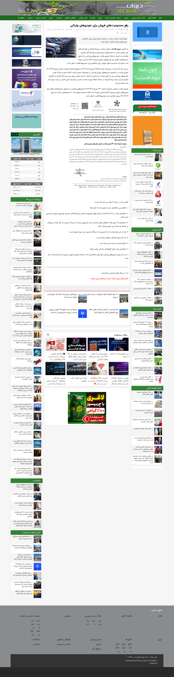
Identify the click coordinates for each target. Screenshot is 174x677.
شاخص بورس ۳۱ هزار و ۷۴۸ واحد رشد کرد (143, 244)
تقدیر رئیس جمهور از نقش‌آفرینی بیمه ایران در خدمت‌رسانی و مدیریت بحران (23, 224)
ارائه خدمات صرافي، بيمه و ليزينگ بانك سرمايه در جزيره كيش (144, 184)
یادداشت (59, 18)
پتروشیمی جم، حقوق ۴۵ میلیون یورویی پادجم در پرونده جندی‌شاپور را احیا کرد (22, 566)
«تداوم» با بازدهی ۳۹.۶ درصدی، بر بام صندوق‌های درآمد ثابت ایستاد (143, 281)
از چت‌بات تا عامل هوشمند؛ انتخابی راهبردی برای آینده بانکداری (23, 514)
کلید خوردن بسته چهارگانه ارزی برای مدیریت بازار (22, 232)
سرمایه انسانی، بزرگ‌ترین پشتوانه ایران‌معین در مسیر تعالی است (22, 315)
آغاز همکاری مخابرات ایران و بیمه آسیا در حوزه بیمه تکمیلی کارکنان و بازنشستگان (22, 406)
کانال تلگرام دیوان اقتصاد (119, 278)
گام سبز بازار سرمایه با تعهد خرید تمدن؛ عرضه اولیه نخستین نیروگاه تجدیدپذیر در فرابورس (22, 297)
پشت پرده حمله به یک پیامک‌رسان (145, 219)
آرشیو (51, 18)
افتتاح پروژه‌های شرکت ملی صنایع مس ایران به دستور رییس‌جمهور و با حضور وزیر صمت (23, 471)
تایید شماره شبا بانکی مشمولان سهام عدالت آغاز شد (143, 421)
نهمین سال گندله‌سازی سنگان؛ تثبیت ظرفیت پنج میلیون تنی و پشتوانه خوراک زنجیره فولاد (22, 523)
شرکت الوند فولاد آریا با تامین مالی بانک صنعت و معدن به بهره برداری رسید (143, 175)
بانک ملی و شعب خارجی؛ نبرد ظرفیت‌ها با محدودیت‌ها (22, 259)
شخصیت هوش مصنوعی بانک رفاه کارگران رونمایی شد (22, 277)
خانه (160, 18)
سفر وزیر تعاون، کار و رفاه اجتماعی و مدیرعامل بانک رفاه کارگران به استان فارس (23, 251)
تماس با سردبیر (41, 18)
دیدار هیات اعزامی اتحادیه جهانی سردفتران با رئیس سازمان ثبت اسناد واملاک (143, 449)
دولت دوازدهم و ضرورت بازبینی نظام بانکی (144, 393)
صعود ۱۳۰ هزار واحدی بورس (142, 289)
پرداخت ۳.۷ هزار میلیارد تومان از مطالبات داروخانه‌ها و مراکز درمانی (143, 324)
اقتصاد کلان (152, 18)
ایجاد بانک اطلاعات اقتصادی (142, 429)
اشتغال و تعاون (70, 18)
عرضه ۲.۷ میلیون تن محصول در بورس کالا (143, 299)
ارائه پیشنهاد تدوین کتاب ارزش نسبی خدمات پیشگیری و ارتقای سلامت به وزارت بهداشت (22, 388)
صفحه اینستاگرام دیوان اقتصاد (101, 278)
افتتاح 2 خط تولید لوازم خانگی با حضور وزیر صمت (22, 241)
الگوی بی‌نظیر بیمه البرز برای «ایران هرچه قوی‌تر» (144, 360)
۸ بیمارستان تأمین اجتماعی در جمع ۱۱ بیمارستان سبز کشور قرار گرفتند (22, 214)
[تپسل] (69, 393)
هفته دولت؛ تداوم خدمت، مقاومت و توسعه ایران (23, 504)
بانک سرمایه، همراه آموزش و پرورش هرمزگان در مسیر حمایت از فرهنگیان (22, 269)
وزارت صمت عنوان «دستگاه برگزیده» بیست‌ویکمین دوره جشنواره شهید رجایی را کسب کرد (22, 333)
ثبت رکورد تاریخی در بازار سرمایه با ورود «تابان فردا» (144, 235)
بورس (99, 622)
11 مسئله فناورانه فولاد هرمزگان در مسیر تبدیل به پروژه (22, 537)
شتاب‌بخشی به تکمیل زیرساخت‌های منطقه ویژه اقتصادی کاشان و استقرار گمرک (23, 557)
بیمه (93, 622)
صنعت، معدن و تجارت (113, 18)
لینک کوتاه (68, 29)
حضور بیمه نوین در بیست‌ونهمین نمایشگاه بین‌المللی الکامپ (143, 379)
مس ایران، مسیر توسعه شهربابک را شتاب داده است (24, 204)
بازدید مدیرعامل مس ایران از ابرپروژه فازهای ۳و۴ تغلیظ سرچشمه (22, 342)
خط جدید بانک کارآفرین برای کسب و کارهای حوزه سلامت (22, 323)
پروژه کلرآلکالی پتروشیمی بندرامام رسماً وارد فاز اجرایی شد (22, 574)
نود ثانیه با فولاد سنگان (33, 154)
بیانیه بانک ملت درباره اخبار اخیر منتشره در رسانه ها (144, 192)
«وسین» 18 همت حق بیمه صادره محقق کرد (23, 378)
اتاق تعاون (117, 647)
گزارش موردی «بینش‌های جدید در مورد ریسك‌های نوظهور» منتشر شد (143, 315)
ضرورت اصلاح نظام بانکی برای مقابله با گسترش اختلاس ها (143, 210)
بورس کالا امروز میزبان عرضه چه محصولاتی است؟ (143, 262)
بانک (87, 622)
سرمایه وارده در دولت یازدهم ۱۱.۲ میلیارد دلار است (143, 402)
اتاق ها (92, 18)
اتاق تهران (123, 647)
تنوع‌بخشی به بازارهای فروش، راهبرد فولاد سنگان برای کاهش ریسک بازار (22, 416)
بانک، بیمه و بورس (138, 18)
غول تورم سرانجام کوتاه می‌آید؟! (24, 360)
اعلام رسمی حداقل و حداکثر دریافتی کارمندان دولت (23, 433)
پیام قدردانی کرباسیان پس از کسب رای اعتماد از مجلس (143, 439)
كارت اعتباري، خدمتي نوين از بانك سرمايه (143, 201)
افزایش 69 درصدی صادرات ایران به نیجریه (144, 411)
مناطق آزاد (21, 18)
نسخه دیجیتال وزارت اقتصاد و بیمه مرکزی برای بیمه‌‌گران (143, 369)
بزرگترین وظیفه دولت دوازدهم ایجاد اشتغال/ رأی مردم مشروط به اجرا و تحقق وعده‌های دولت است (143, 459)
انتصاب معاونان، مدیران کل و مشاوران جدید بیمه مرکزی (22, 396)
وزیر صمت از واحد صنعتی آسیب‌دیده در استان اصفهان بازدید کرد (23, 306)
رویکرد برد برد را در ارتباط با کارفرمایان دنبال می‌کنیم (144, 332)
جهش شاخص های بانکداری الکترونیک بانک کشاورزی (23, 369)
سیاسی (126, 18)
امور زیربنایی (83, 18)
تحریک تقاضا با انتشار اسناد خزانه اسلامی (143, 155)
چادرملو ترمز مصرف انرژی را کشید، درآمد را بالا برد (23, 424)
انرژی (100, 18)
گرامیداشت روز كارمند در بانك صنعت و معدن (22, 451)
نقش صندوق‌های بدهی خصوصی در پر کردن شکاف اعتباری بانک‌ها (145, 254)
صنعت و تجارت (81, 29)
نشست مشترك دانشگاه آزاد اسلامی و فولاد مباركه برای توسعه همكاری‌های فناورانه (22, 461)
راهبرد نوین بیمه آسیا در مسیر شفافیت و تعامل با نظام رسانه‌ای (143, 341)
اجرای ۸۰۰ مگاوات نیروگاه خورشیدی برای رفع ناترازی (23, 592)
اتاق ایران (130, 647)
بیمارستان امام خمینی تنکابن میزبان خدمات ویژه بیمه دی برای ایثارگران (143, 351)
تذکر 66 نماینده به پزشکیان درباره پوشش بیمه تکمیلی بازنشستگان (23, 288)
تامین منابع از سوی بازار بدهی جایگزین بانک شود (143, 165)
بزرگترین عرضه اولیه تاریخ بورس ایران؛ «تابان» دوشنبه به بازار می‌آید (23, 352)
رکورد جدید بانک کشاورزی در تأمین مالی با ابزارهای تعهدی (22, 442)
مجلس (30, 18)
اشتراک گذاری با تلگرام (54, 29)
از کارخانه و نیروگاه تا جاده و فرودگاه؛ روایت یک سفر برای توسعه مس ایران (23, 584)
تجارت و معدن (92, 29)
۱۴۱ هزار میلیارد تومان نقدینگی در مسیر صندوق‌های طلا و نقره (143, 271)
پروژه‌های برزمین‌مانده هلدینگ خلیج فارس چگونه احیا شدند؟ (22, 547)
